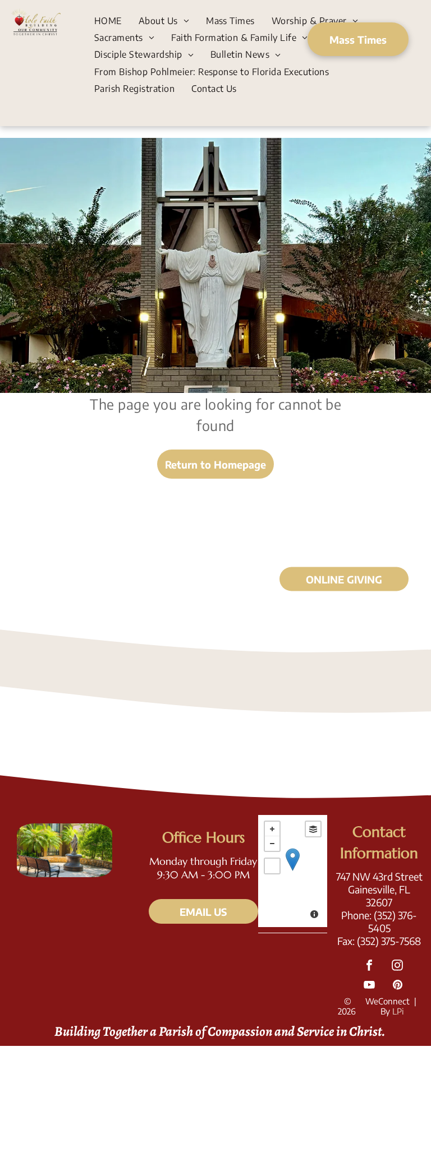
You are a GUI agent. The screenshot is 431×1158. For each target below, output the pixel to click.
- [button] (272, 843)
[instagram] (397, 966)
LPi (398, 1011)
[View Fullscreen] (272, 866)
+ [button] (272, 829)
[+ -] (292, 871)
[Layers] (313, 829)
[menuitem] (108, 20)
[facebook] (369, 966)
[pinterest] (397, 986)
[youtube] (369, 986)
